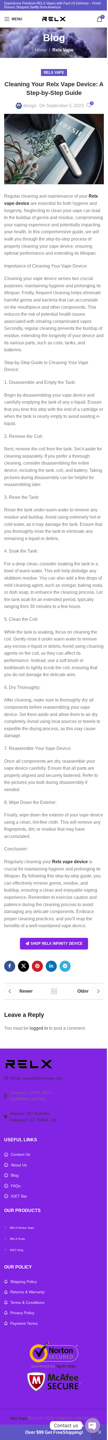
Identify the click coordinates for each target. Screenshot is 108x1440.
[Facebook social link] (9, 966)
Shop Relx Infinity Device (56, 943)
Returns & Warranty (27, 1292)
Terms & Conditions (27, 1302)
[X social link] (23, 966)
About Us (19, 1165)
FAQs (15, 1186)
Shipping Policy (23, 1281)
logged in (39, 1028)
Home (41, 50)
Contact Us (20, 1154)
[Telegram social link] (65, 966)
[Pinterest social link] (37, 966)
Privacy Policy (22, 1313)
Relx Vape (62, 50)
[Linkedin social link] (51, 966)
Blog (15, 1175)
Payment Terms (24, 1323)
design (30, 105)
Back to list (54, 991)
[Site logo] (54, 18)
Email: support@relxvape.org (36, 1078)
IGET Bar (19, 1196)
